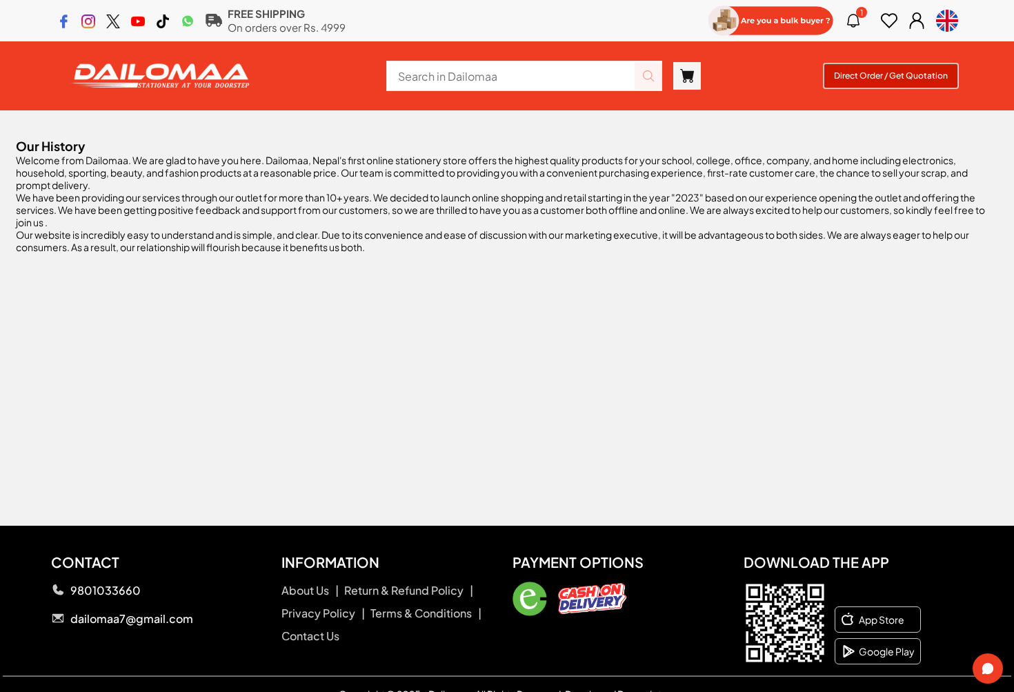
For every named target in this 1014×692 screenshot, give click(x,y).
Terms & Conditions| (425, 613)
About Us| (310, 590)
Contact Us (310, 636)
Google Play (887, 651)
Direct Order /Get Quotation (891, 75)
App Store (881, 619)
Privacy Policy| (323, 613)
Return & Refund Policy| (408, 590)
